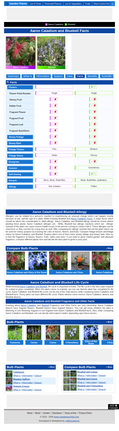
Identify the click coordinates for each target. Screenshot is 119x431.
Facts (80, 76)
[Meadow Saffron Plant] (9, 380)
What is (27, 76)
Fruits (87, 3)
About (37, 413)
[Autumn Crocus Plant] (9, 388)
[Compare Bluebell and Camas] (69, 373)
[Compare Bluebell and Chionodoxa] (69, 387)
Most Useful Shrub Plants (106, 3)
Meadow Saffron (21, 379)
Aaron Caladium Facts (81, 218)
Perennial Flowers (53, 3)
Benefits (92, 76)
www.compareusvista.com (66, 417)
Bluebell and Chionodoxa (90, 386)
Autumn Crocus (21, 386)
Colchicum (18, 372)
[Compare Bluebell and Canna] (69, 380)
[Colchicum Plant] (9, 373)
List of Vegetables (73, 3)
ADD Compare (113, 406)
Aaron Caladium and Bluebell (33, 286)
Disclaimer (57, 413)
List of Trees (35, 3)
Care (70, 76)
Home (29, 413)
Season (58, 76)
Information (42, 76)
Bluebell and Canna (87, 379)
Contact (46, 413)
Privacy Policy (85, 413)
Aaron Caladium (20, 67)
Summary (13, 76)
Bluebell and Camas (87, 372)
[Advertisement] (59, 14)
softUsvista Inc (72, 421)
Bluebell (52, 67)
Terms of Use (70, 413)
